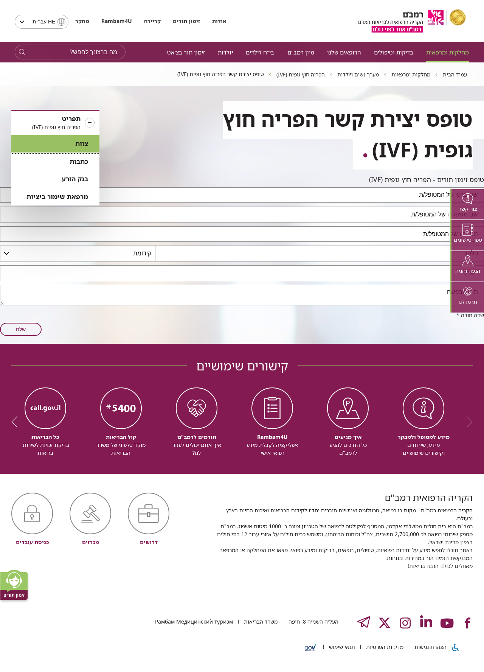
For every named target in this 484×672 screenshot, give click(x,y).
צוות (81, 143)
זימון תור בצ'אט (186, 52)
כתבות (79, 161)
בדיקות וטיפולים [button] (393, 52)
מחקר (82, 21)
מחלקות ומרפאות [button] (447, 52)
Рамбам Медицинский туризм (194, 621)
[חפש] (22, 52)
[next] (17, 421)
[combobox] (41, 21)
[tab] (467, 204)
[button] (55, 123)
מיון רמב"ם (300, 52)
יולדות (225, 52)
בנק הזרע (75, 178)
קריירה (152, 21)
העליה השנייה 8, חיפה (312, 621)
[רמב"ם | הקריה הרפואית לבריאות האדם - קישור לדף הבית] (412, 21)
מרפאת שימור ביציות (57, 196)
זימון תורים (186, 21)
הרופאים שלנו (344, 52)
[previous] (467, 421)
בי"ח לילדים (260, 52)
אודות (219, 21)
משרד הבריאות (260, 621)
